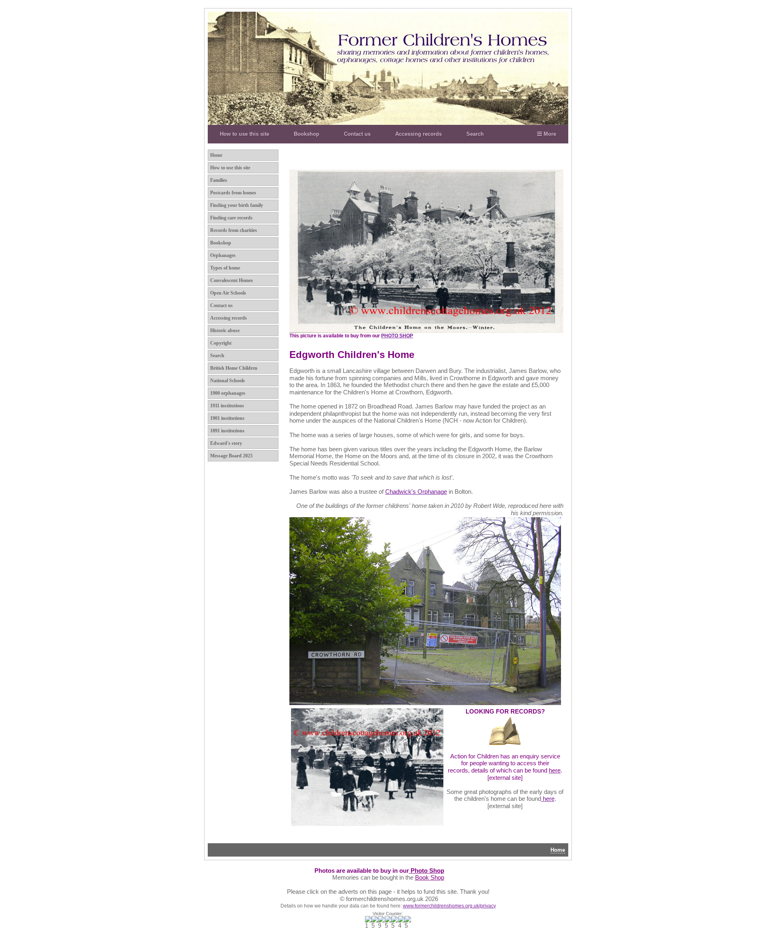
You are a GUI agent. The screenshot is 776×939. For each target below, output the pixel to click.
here (548, 799)
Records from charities (233, 230)
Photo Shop (426, 870)
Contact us (357, 134)
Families (218, 180)
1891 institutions (227, 431)
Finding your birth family (236, 205)
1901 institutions (227, 418)
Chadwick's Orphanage (416, 491)
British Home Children (233, 368)
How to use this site (244, 134)
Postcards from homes (233, 193)
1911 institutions (227, 405)
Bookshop (306, 134)
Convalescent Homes (231, 280)
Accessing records (418, 134)
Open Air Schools (228, 293)
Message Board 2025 (231, 456)
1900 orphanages (227, 393)
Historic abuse (225, 330)
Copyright (221, 343)
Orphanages (223, 255)
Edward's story (226, 443)
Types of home (225, 268)
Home (216, 155)
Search (475, 134)
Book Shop (429, 877)
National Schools (227, 380)
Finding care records (231, 218)
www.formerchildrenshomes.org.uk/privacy (449, 906)
